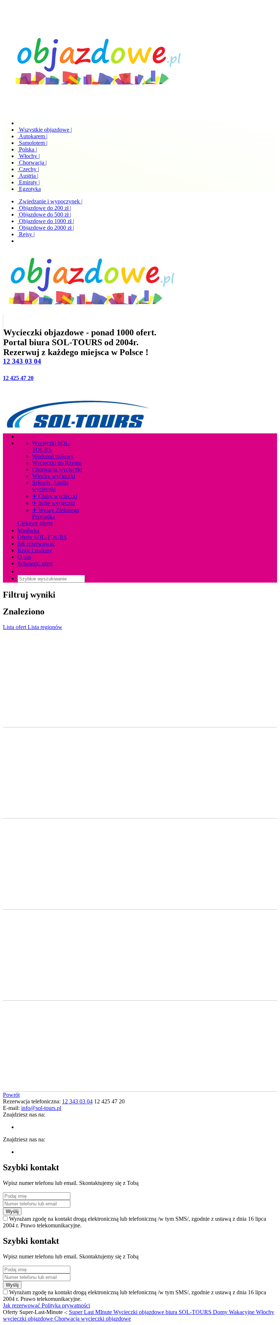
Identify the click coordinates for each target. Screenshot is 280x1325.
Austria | (28, 176)
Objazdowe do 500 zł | (44, 214)
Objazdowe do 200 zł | (44, 208)
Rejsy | (26, 234)
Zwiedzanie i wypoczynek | (50, 201)
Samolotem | (32, 143)
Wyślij (12, 1211)
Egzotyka (29, 189)
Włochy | (29, 156)
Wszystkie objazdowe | (45, 130)
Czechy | (28, 169)
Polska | (27, 149)
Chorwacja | (32, 162)
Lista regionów (45, 627)
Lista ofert (15, 627)
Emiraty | (29, 182)
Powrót (11, 1095)
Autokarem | (32, 136)
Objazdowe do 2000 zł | (46, 228)
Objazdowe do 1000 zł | (46, 221)
